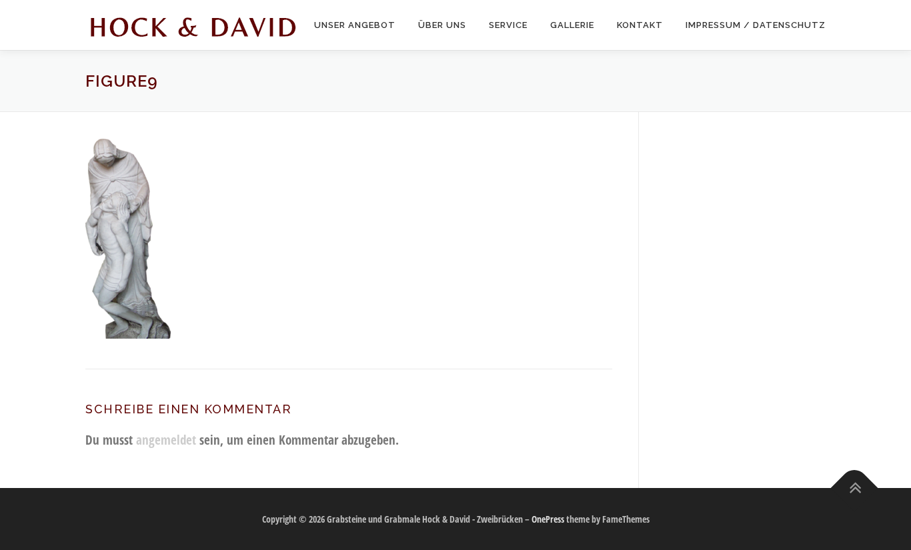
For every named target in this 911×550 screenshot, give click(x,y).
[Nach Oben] (854, 487)
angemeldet (166, 440)
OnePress (548, 519)
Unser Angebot (354, 25)
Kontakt (640, 25)
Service (508, 25)
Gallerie (572, 25)
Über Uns (442, 25)
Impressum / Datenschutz (756, 25)
